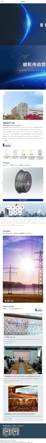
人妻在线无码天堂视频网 (3, 442)
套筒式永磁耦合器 (23, 200)
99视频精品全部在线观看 (22, 442)
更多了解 (7, 144)
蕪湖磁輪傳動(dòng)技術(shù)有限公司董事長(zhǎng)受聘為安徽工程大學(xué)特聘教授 (24, 376)
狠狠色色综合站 (10, 442)
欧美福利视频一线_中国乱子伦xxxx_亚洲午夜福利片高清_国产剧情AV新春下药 (12, 441)
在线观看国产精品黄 (29, 442)
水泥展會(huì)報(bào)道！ (10, 337)
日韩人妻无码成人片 (15, 442)
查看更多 (40, 309)
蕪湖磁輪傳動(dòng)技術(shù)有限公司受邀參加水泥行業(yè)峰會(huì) (20, 414)
